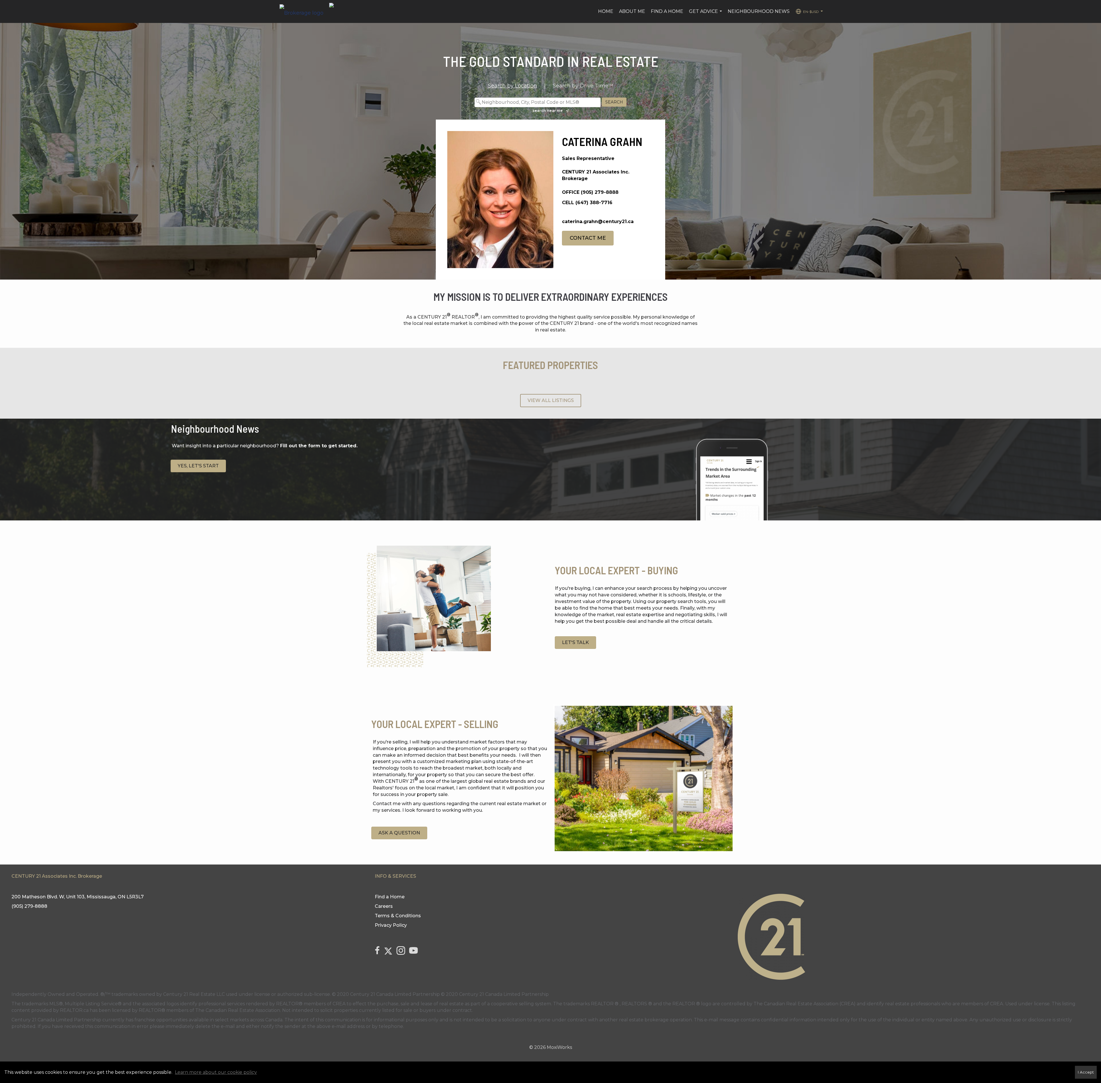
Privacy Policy (391, 925)
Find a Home (667, 11)
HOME (605, 11)
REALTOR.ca (74, 1010)
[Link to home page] (304, 11)
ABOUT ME (632, 11)
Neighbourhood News (759, 11)
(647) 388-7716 (593, 202)
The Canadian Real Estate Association (237, 1010)
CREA (339, 1003)
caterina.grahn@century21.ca (598, 221)
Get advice (706, 14)
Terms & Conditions (398, 915)
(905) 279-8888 (599, 192)
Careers (384, 906)
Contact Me (588, 238)
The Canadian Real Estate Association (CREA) (804, 1003)
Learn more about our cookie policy (216, 1072)
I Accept (1086, 1072)
